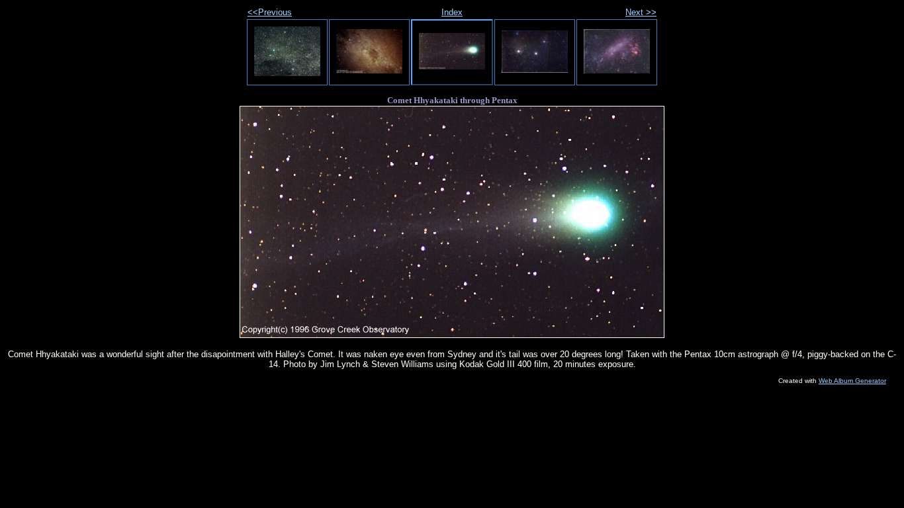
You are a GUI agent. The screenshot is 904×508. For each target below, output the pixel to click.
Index (452, 12)
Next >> (640, 12)
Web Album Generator (852, 380)
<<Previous (270, 12)
